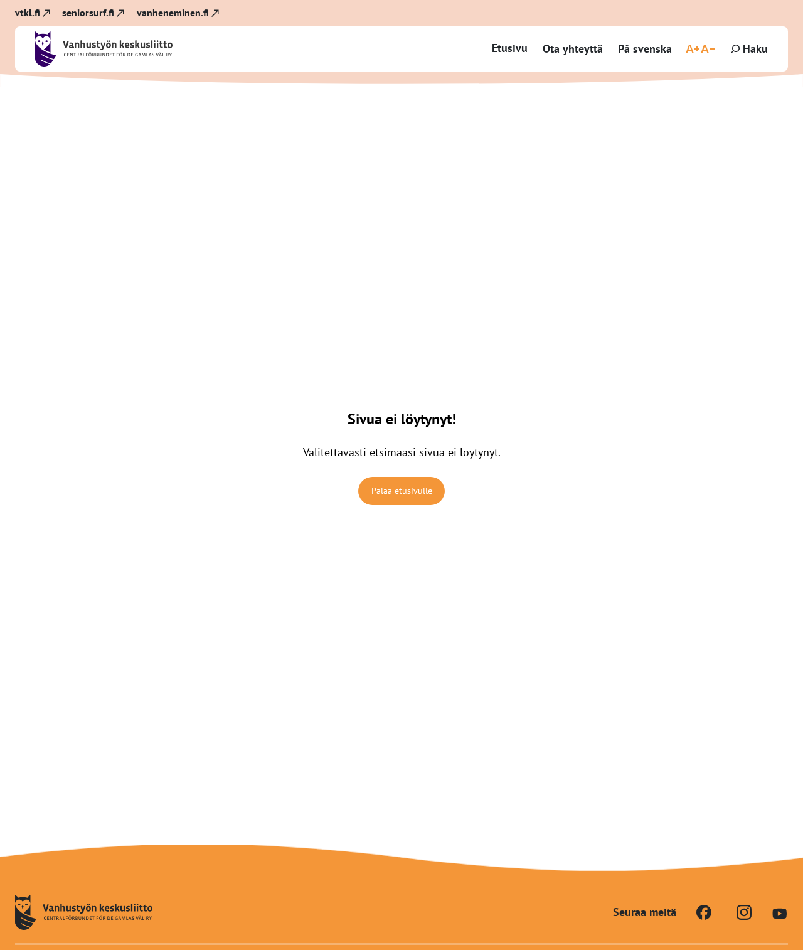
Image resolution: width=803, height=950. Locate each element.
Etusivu (510, 48)
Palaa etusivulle (401, 490)
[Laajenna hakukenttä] (748, 49)
